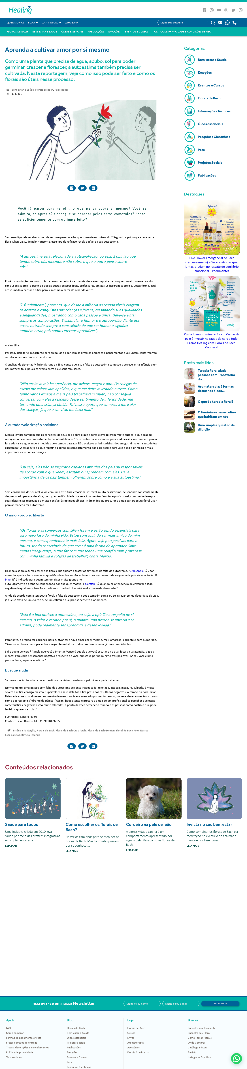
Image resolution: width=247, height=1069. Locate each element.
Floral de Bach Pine (127, 730)
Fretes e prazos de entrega (21, 1042)
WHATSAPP (71, 22)
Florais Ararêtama (138, 1052)
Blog (31, 22)
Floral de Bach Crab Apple (71, 730)
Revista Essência (31, 734)
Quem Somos (15, 22)
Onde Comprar (196, 1042)
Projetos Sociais (76, 1042)
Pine (8, 579)
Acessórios (133, 1047)
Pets (69, 1062)
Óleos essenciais (72, 31)
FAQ (8, 1028)
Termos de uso (14, 1057)
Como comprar (15, 1033)
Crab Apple (137, 571)
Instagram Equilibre (199, 1057)
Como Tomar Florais (200, 1037)
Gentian (90, 584)
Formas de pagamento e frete (23, 1037)
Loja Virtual (49, 22)
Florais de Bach (17, 31)
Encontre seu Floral (199, 1033)
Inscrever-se (220, 1003)
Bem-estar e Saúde (44, 31)
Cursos (131, 1033)
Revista (192, 1052)
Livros (130, 1037)
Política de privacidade (19, 1052)
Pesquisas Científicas (79, 1067)
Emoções (114, 31)
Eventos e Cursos (136, 31)
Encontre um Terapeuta (202, 1028)
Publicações (96, 31)
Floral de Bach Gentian (101, 730)
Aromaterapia (135, 1042)
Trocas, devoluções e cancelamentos (27, 1047)
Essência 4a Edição (24, 730)
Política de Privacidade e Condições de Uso (182, 31)
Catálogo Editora (198, 1047)
